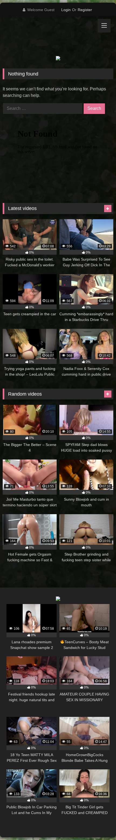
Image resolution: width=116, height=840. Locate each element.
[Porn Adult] (47, 36)
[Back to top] (99, 824)
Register (85, 10)
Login (66, 10)
